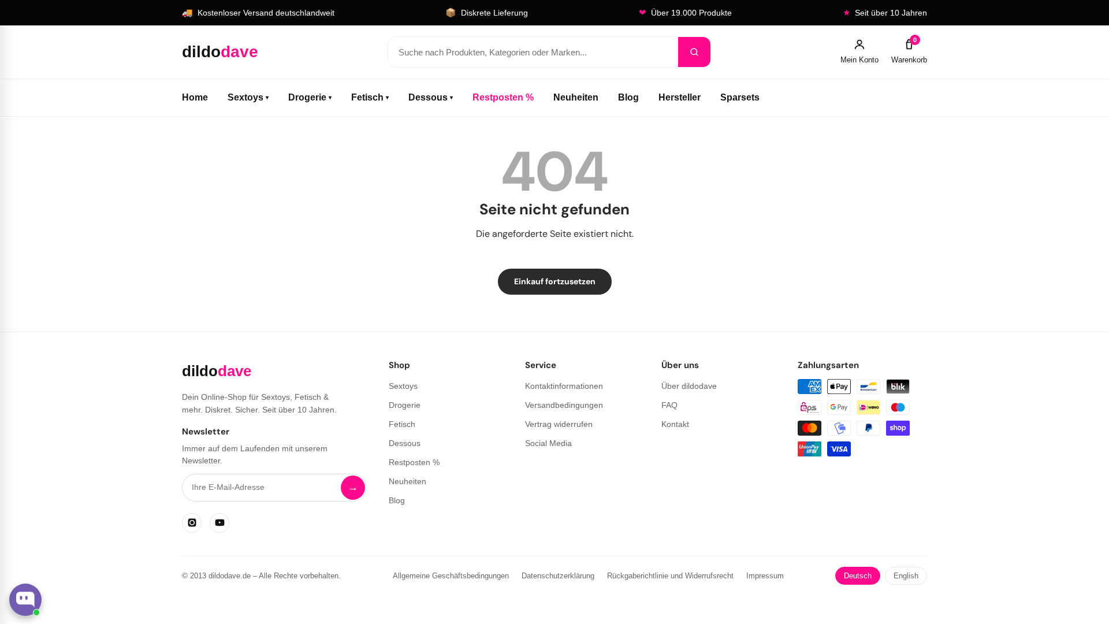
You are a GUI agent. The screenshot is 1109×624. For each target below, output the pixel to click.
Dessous (430, 97)
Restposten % (503, 97)
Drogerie (310, 97)
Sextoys (248, 97)
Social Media (548, 443)
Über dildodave (689, 386)
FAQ (669, 405)
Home (195, 97)
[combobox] (533, 52)
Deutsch (858, 575)
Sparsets (740, 97)
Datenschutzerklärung (558, 575)
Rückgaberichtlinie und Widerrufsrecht (670, 575)
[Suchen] (694, 52)
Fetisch (370, 97)
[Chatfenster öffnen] (25, 600)
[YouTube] (219, 523)
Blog (628, 97)
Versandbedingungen (564, 405)
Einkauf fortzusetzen (555, 281)
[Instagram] (192, 523)
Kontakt (675, 424)
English (906, 575)
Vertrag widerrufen (559, 424)
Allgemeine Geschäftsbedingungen (451, 575)
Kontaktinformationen (564, 386)
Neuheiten (575, 97)
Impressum (765, 575)
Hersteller (679, 97)
